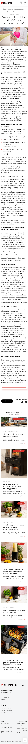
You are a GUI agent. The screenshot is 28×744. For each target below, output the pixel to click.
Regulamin (24, 726)
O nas (2, 721)
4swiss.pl (1, 9)
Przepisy (17, 14)
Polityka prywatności (22, 728)
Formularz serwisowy (6, 710)
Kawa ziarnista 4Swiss (6, 735)
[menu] (25, 3)
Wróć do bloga (7, 401)
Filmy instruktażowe (22, 723)
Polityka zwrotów (23, 730)
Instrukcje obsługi (22, 721)
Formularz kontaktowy (6, 708)
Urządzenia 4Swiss (18, 419)
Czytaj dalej (20, 443)
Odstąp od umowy (22, 733)
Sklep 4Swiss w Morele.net (7, 712)
